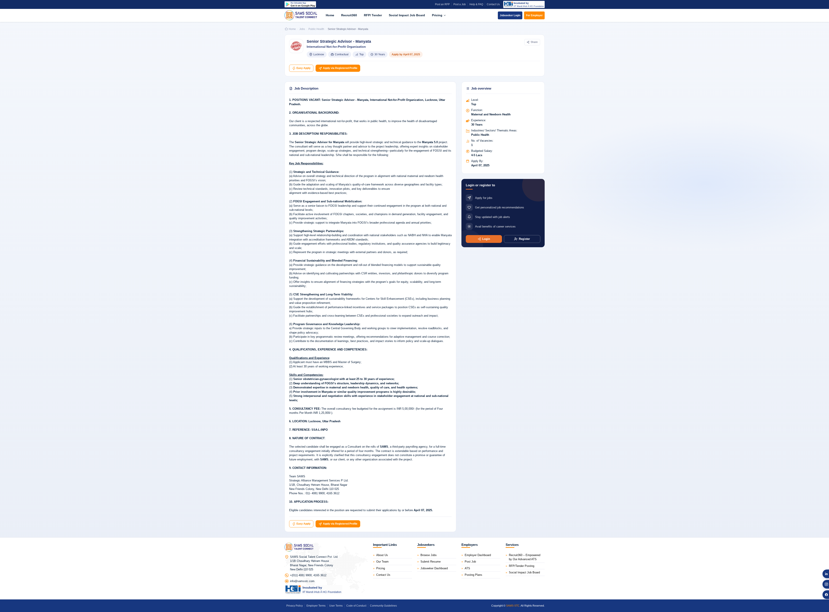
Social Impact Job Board (407, 15)
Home (330, 15)
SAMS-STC (513, 605)
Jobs (302, 29)
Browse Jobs (428, 555)
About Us (382, 555)
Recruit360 (349, 15)
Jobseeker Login (510, 15)
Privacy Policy (294, 605)
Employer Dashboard (478, 555)
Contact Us (493, 4)
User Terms (336, 605)
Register (524, 239)
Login (486, 239)
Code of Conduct (356, 605)
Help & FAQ (476, 4)
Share (534, 42)
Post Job (470, 561)
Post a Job (459, 4)
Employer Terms (316, 605)
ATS (467, 568)
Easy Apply (303, 68)
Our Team (382, 561)
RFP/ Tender (373, 15)
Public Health (316, 29)
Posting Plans (473, 574)
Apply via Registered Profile (339, 68)
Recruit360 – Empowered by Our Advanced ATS (524, 557)
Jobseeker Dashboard (434, 568)
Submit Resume (430, 561)
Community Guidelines (383, 605)
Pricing (437, 15)
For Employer (534, 15)
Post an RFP (442, 4)
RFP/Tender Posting (521, 566)
